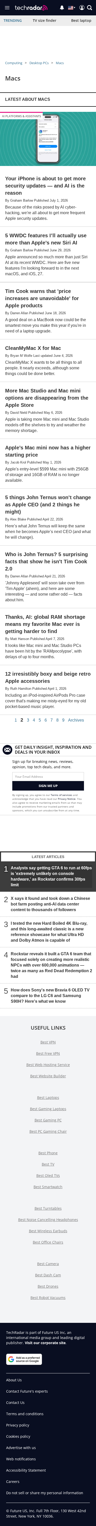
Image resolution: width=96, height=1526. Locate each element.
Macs (60, 63)
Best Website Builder (48, 1076)
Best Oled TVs (48, 1175)
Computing (13, 63)
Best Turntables (48, 1208)
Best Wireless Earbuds (48, 1230)
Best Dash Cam (48, 1275)
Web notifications (21, 1458)
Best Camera (48, 1263)
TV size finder (44, 20)
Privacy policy (17, 1425)
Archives (76, 720)
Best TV (48, 1164)
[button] (89, 7)
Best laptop (81, 20)
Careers (12, 1481)
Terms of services (62, 795)
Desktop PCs (39, 63)
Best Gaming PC (48, 1120)
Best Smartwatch (48, 1186)
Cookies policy (18, 1436)
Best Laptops (48, 1097)
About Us (14, 1379)
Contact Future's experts (27, 1391)
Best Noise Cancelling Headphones (48, 1219)
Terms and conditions (25, 1413)
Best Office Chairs (48, 1242)
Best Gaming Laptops (48, 1108)
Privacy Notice (67, 799)
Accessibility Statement (26, 1470)
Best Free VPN (48, 1053)
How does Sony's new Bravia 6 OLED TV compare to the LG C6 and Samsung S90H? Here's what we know (50, 995)
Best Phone (48, 1152)
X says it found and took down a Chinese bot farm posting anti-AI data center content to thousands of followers (50, 904)
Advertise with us (21, 1447)
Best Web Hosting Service (48, 1064)
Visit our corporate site (45, 1342)
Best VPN (48, 1042)
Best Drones (48, 1286)
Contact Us (15, 1402)
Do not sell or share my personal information (44, 1492)
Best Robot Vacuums (48, 1297)
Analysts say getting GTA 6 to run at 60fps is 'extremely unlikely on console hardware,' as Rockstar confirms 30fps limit (51, 876)
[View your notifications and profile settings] (62, 8)
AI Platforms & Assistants (21, 116)
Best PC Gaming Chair (48, 1131)
